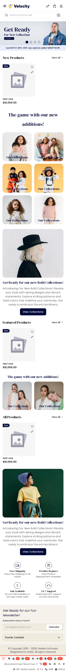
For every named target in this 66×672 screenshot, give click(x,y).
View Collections (33, 312)
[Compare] (48, 6)
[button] (54, 6)
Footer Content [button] (14, 637)
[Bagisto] (19, 6)
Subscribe (54, 627)
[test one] (19, 80)
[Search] (59, 15)
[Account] (61, 7)
